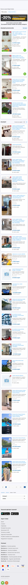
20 (24, 122)
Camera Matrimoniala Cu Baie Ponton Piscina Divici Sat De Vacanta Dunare (19, 391)
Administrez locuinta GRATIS (18, 254)
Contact (3, 523)
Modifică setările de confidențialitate (10, 536)
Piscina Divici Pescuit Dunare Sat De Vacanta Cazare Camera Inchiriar (18, 415)
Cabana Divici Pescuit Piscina (18, 437)
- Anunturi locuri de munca (10, 552)
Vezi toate (25, 28)
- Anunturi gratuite (8, 546)
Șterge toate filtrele (12, 11)
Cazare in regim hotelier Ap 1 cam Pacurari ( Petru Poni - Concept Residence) (18, 196)
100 (20, 487)
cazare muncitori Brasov (17, 375)
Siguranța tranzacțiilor (6, 534)
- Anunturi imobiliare (9, 550)
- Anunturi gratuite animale (11, 556)
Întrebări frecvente (6, 528)
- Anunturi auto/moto (9, 548)
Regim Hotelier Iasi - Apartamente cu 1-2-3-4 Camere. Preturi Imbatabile (18, 56)
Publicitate (3, 526)
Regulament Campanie (6, 538)
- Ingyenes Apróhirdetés (10, 559)
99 (16, 487)
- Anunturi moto (8, 554)
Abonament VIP (5, 530)
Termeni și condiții (5, 532)
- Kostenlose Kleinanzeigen (10, 561)
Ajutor (2, 521)
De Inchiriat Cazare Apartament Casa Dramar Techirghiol (18, 315)
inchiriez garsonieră (16, 144)
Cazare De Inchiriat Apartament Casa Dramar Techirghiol (18, 345)
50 (26, 122)
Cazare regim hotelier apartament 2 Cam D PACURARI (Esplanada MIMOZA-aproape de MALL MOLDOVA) (18, 179)
